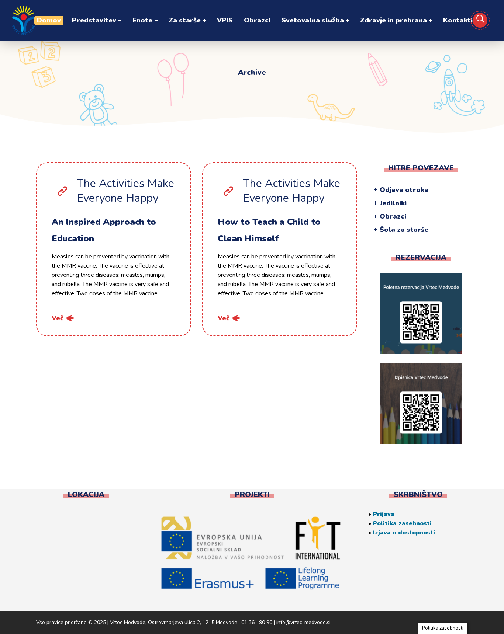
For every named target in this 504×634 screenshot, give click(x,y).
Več (57, 318)
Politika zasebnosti (402, 523)
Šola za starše (404, 229)
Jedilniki (393, 203)
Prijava (383, 514)
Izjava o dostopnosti (404, 533)
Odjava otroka (404, 189)
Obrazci (393, 216)
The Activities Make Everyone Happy (125, 191)
